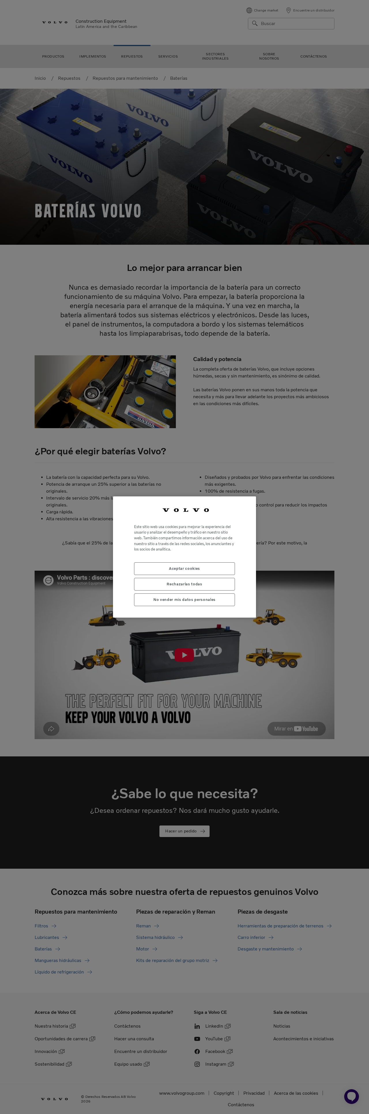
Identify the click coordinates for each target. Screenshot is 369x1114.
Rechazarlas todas (184, 584)
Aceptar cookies (184, 568)
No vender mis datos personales (184, 599)
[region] (184, 557)
